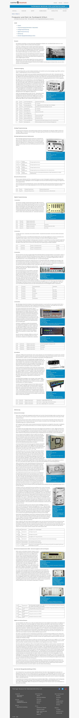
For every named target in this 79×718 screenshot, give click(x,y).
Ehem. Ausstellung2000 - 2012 (42, 712)
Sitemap (58, 709)
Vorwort (19, 25)
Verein (55, 2)
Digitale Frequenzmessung (23, 31)
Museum (24, 10)
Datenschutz (59, 711)
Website (39, 714)
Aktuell (14, 10)
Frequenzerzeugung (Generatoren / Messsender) (28, 27)
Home (13, 13)
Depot (32, 10)
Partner (39, 699)
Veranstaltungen (41, 707)
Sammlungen (42, 10)
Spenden (39, 701)
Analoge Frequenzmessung (23, 29)
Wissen (65, 10)
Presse (60, 2)
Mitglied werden (41, 697)
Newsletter (54, 10)
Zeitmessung (20, 33)
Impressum (59, 713)
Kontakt (66, 2)
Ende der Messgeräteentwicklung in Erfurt (26, 35)
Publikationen (40, 709)
